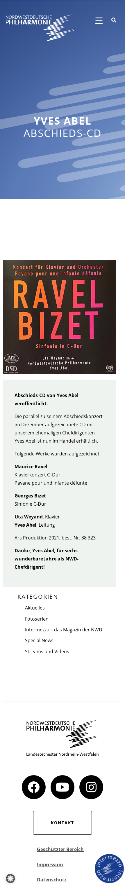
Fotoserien (37, 619)
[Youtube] (62, 787)
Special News (39, 640)
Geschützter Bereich (60, 849)
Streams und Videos (47, 651)
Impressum (50, 864)
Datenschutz (52, 879)
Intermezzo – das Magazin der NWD (63, 629)
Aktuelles (35, 608)
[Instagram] (91, 787)
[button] (10, 878)
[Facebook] (34, 787)
